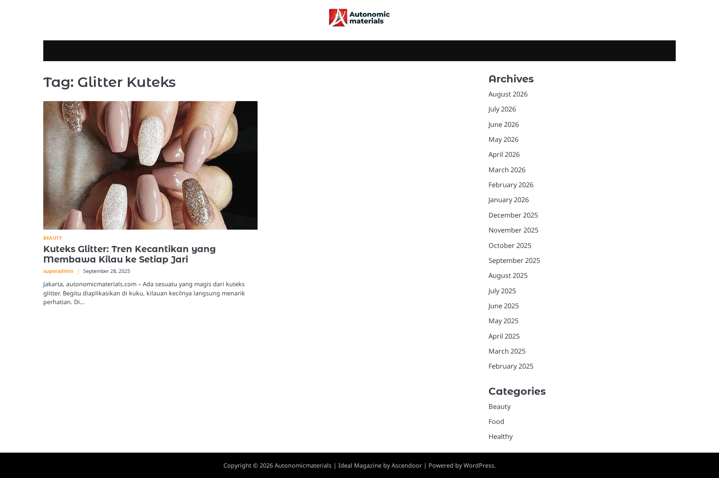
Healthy (500, 436)
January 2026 (508, 199)
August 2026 (508, 94)
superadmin (58, 271)
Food (496, 421)
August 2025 (508, 275)
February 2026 (510, 184)
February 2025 (510, 366)
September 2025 (514, 260)
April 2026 (504, 154)
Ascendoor (407, 465)
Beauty (52, 237)
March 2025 (507, 351)
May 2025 (503, 320)
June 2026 (503, 124)
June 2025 (503, 305)
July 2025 (502, 290)
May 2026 (503, 139)
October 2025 (509, 245)
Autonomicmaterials (303, 465)
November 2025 (513, 230)
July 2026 (502, 109)
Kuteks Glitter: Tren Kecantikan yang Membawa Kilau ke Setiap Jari (129, 254)
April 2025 (504, 336)
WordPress (479, 465)
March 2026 (507, 169)
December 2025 (513, 215)
